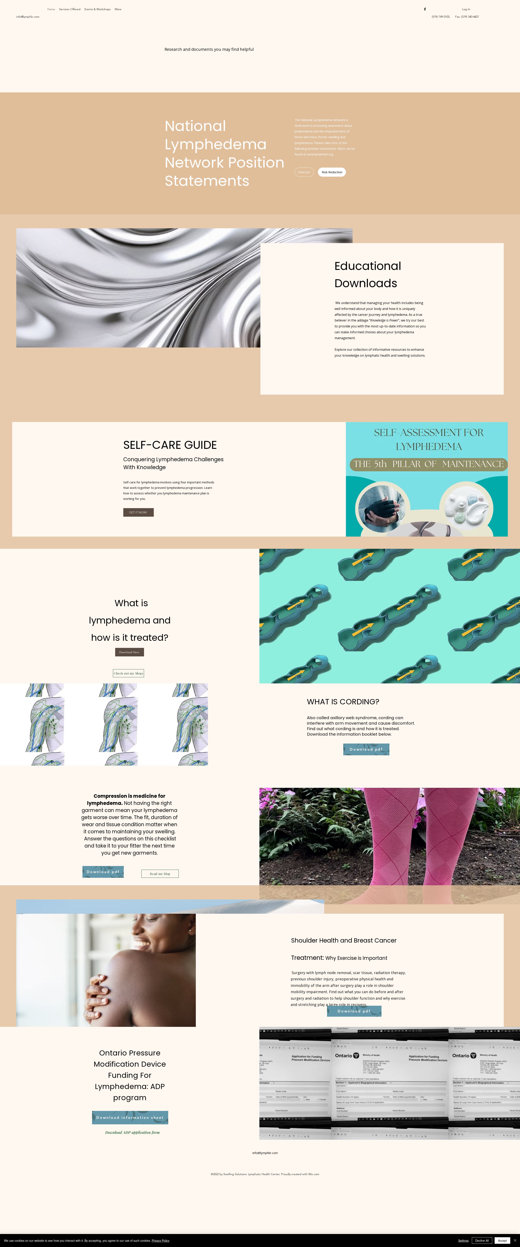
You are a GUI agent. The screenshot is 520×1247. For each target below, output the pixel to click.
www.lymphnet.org (320, 154)
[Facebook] (425, 9)
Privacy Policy (160, 1240)
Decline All (482, 1240)
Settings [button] (463, 1240)
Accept (502, 1240)
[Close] (515, 1240)
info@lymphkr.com (27, 16)
